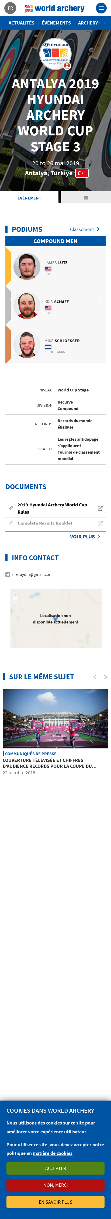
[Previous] (95, 677)
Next (99, 300)
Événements (56, 23)
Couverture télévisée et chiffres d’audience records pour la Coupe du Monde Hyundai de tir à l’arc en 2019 (47, 766)
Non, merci (55, 1185)
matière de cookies (52, 1153)
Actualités (21, 23)
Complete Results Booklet (45, 523)
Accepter (55, 1168)
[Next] (105, 677)
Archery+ (89, 23)
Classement (82, 229)
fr (10, 8)
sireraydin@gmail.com (32, 574)
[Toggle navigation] (101, 8)
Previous (12, 300)
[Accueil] (55, 8)
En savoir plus (55, 1202)
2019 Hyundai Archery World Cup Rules (52, 508)
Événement (29, 198)
